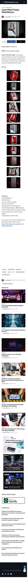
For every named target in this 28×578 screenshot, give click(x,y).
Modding (4, 272)
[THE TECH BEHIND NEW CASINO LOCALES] (13, 296)
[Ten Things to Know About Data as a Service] (13, 320)
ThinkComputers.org (11, 2)
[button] (2, 2)
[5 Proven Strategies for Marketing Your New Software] (13, 419)
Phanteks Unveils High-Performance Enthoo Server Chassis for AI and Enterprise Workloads (13, 513)
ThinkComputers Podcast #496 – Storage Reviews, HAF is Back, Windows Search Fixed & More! (13, 542)
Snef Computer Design (12, 51)
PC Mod (9, 272)
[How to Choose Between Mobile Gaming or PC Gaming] (13, 395)
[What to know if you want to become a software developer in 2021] (13, 369)
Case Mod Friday (9, 7)
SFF (13, 272)
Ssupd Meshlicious (5, 274)
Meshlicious (18, 269)
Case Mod (4, 269)
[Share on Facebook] (11, 41)
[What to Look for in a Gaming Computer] (13, 345)
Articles (3, 7)
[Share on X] (21, 41)
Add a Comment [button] (8, 283)
